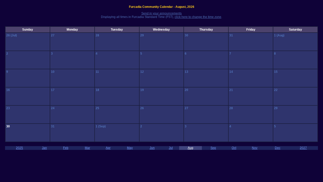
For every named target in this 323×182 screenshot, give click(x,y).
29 (142, 35)
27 (53, 35)
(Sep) (102, 126)
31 (231, 35)
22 (276, 90)
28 (97, 35)
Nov (254, 148)
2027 (303, 148)
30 (186, 35)
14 (231, 72)
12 (142, 72)
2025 (19, 148)
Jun (152, 148)
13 (186, 72)
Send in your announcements (161, 13)
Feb (65, 148)
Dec (277, 148)
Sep (213, 148)
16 (8, 90)
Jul (171, 148)
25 (97, 108)
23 (8, 108)
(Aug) (280, 35)
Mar (87, 148)
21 (231, 90)
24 (53, 108)
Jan (44, 148)
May (130, 148)
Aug (190, 148)
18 (97, 90)
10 (53, 72)
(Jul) (14, 35)
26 (8, 35)
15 (276, 72)
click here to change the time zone (198, 17)
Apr (108, 148)
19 (142, 90)
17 (53, 90)
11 (97, 72)
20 (186, 90)
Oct (234, 148)
